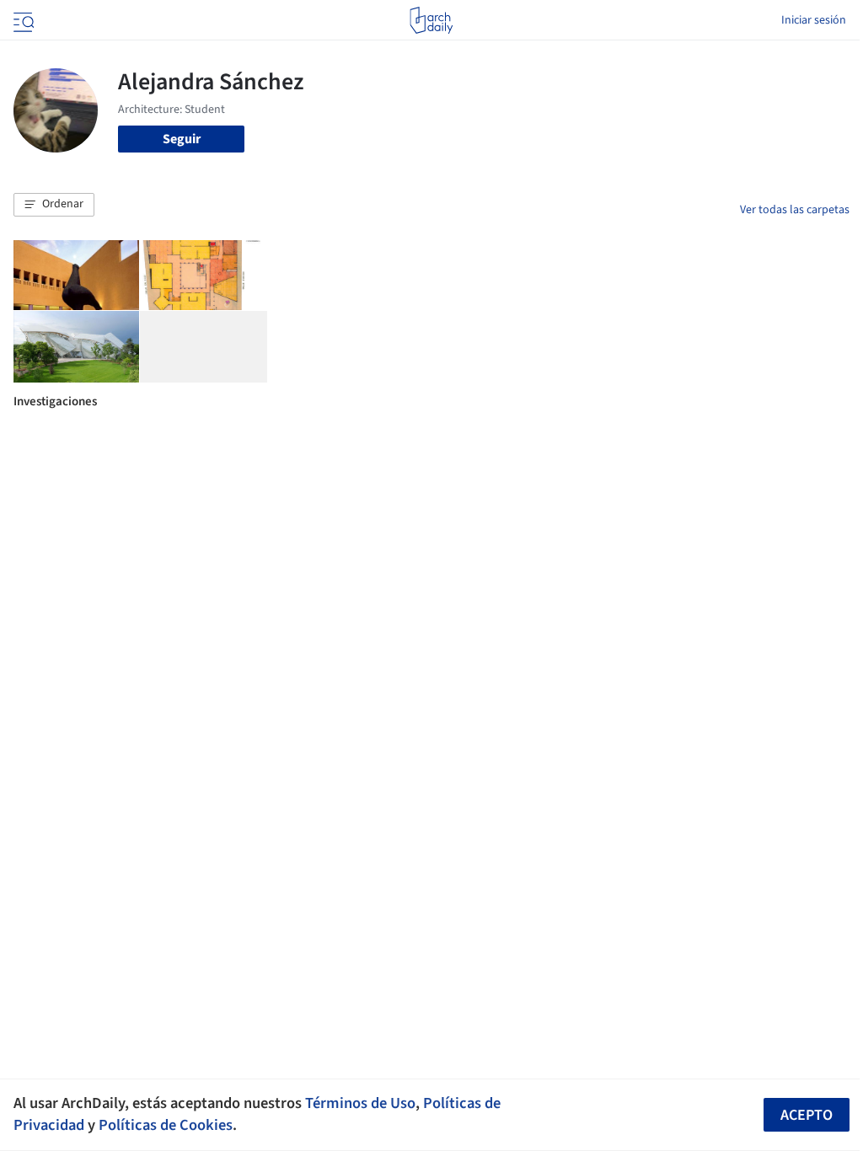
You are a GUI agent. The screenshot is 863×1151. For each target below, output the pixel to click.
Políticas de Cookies (166, 1125)
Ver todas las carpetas (795, 210)
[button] (53, 205)
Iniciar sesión (813, 20)
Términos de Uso (360, 1103)
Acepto (806, 1115)
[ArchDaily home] (431, 20)
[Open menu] (22, 20)
